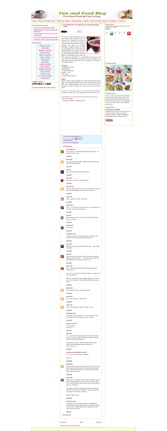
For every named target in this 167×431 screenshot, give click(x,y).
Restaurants (77, 21)
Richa (68, 159)
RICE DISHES (45, 62)
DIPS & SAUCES (45, 66)
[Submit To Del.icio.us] (76, 140)
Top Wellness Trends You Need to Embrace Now (46, 39)
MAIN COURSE (45, 59)
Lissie (68, 196)
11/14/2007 (69, 310)
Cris (67, 254)
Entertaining (96, 21)
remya (68, 296)
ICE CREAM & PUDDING (45, 75)
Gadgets (113, 21)
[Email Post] (78, 142)
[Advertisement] (83, 5)
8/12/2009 (68, 330)
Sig (67, 215)
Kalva (68, 178)
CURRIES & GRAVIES (45, 64)
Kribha (68, 288)
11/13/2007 (69, 301)
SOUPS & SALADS (45, 57)
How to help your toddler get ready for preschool (46, 37)
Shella (68, 305)
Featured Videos (63, 21)
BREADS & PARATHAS (45, 68)
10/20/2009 (69, 374)
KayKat (68, 205)
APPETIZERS (45, 48)
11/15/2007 (69, 320)
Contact (122, 21)
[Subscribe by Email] (74, 100)
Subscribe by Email (80, 100)
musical (68, 186)
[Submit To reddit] (79, 140)
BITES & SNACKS (45, 52)
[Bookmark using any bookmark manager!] (72, 136)
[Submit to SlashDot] (81, 140)
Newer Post (63, 422)
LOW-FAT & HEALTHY (45, 45)
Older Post (99, 422)
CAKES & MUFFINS (45, 71)
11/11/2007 (69, 156)
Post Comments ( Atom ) (74, 425)
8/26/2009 (68, 349)
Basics (105, 21)
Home (34, 21)
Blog (41, 21)
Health (86, 21)
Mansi (68, 266)
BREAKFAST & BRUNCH (45, 50)
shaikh (68, 364)
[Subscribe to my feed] (108, 34)
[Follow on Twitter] (125, 34)
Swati (68, 244)
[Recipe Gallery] (118, 90)
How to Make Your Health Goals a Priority (44, 27)
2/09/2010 (68, 411)
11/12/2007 (69, 251)
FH (67, 169)
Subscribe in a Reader (68, 100)
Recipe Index (50, 21)
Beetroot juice (70, 323)
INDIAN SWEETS (45, 78)
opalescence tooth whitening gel (75, 352)
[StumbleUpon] (68, 140)
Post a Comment (66, 414)
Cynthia (68, 225)
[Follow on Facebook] (120, 34)
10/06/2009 (69, 361)
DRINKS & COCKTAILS (45, 55)
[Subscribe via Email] (116, 34)
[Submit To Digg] (74, 140)
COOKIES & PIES (45, 73)
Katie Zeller (69, 149)
